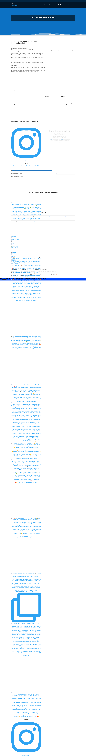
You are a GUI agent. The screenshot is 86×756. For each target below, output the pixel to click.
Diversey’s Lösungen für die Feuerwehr (45, 272)
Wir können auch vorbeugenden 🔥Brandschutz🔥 (47, 274)
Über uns (70, 4)
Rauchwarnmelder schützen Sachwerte (60, 134)
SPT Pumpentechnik (66, 104)
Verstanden (4, 279)
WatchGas (31, 89)
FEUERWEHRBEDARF (43, 17)
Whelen (13, 90)
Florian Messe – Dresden (17, 171)
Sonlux (30, 110)
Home (42, 4)
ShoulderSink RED (49, 110)
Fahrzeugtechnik (55, 50)
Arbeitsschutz (68, 64)
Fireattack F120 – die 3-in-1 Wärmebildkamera (47, 271)
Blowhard (63, 96)
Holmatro (47, 96)
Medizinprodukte (55, 64)
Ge (51, 139)
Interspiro (13, 104)
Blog (45, 4)
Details (12, 174)
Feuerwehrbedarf (69, 50)
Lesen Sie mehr (60, 145)
